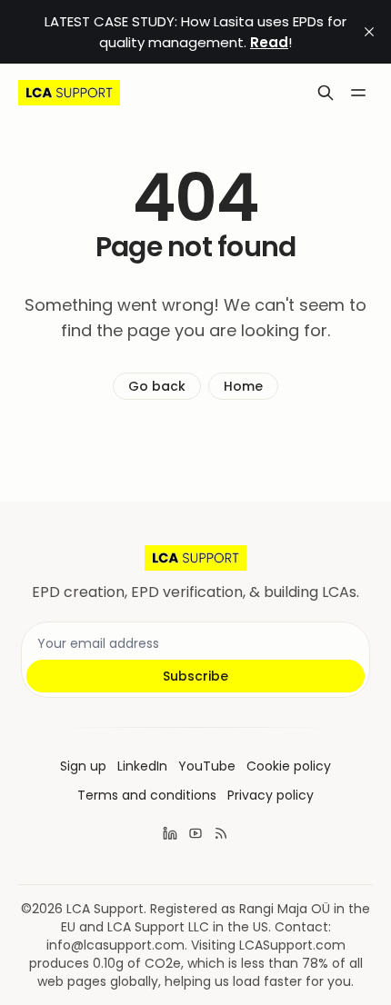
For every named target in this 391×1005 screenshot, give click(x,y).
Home (243, 386)
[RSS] (221, 833)
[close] (369, 31)
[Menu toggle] (358, 92)
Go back (156, 386)
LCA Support (105, 909)
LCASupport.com (292, 945)
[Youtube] (195, 833)
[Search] (325, 92)
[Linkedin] (170, 833)
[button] (83, 766)
